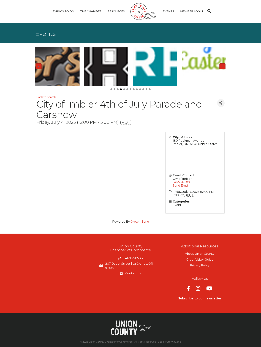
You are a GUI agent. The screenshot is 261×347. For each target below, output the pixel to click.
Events (168, 11)
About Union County (199, 253)
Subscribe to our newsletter (199, 298)
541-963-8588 (133, 258)
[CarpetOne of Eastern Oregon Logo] (154, 66)
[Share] (221, 103)
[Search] (208, 11)
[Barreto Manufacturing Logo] (106, 66)
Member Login (191, 11)
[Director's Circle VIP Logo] (57, 66)
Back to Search (46, 97)
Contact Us (133, 273)
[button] (111, 89)
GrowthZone (139, 221)
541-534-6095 (182, 182)
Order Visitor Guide (199, 259)
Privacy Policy (200, 265)
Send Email (181, 185)
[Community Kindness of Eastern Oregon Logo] (203, 66)
